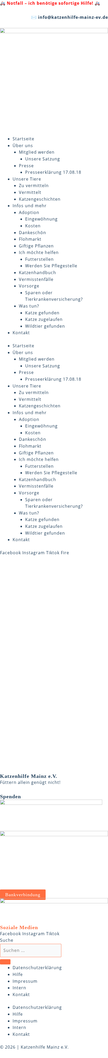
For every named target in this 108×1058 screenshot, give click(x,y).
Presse (26, 166)
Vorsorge (29, 286)
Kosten (33, 226)
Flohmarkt (30, 239)
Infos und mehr (30, 206)
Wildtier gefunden (45, 326)
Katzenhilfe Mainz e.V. (28, 776)
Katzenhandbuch (37, 272)
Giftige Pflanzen (36, 246)
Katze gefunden (42, 313)
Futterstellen (39, 259)
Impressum (25, 981)
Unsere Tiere (27, 179)
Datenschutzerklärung (37, 967)
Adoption (29, 212)
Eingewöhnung (41, 219)
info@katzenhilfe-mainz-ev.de (73, 17)
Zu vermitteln (34, 185)
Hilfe (18, 974)
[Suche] (5, 961)
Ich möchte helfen (39, 252)
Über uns (23, 145)
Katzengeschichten (40, 199)
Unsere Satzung (42, 159)
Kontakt (21, 333)
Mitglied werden (37, 152)
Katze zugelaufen (44, 319)
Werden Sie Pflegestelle (51, 266)
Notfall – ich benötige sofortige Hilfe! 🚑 (53, 3)
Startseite (23, 139)
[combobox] (30, 950)
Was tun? (29, 306)
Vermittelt (30, 192)
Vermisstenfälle (36, 279)
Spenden (10, 796)
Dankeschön (32, 232)
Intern (19, 988)
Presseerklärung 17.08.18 (53, 172)
